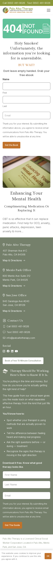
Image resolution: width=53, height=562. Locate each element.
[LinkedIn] (12, 351)
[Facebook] (8, 351)
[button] (49, 10)
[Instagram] (4, 351)
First (5, 92)
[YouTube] (16, 351)
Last (5, 106)
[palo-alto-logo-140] (18, 10)
